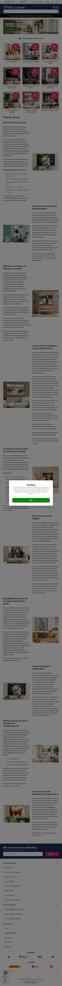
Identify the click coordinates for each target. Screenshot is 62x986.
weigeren (31, 493)
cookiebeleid (18, 492)
